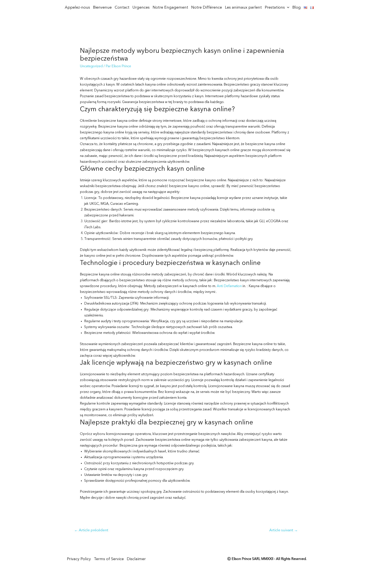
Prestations (275, 7)
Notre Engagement (170, 7)
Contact (122, 7)
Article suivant (283, 530)
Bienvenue (102, 7)
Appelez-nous (77, 7)
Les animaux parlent (243, 7)
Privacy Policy (79, 559)
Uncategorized (91, 66)
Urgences (141, 7)
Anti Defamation (229, 286)
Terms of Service (109, 559)
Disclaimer (136, 559)
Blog (296, 7)
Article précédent (91, 530)
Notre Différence (206, 7)
